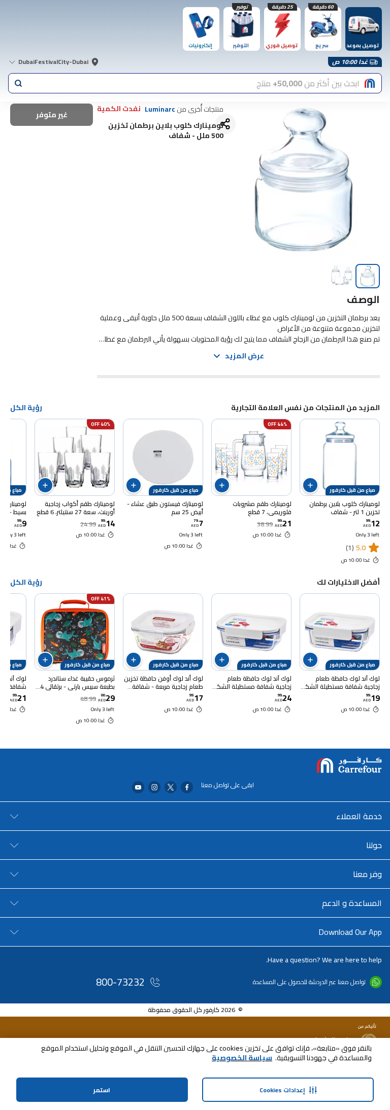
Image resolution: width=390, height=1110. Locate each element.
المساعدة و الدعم (352, 903)
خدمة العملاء (359, 816)
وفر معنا (367, 874)
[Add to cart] (310, 485)
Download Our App (350, 931)
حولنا (374, 845)
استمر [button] (101, 1090)
